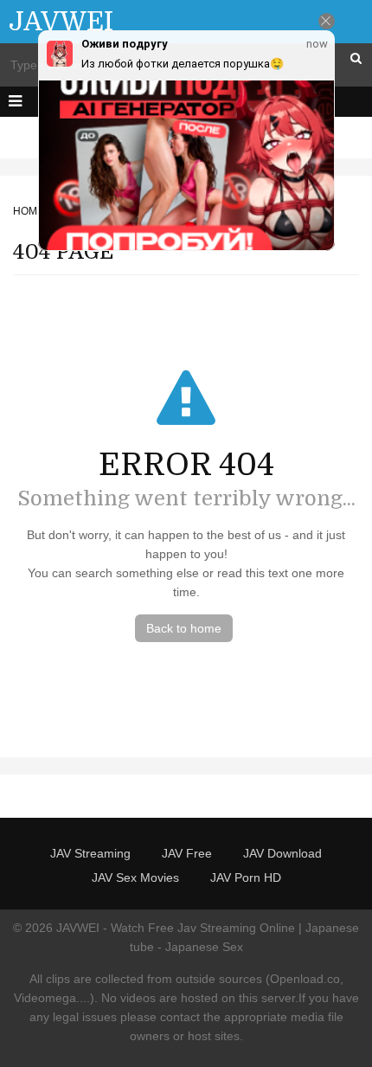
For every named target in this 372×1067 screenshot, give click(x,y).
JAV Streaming (90, 853)
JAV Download (282, 853)
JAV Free (187, 853)
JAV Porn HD (245, 877)
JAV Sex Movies (135, 877)
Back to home (183, 628)
